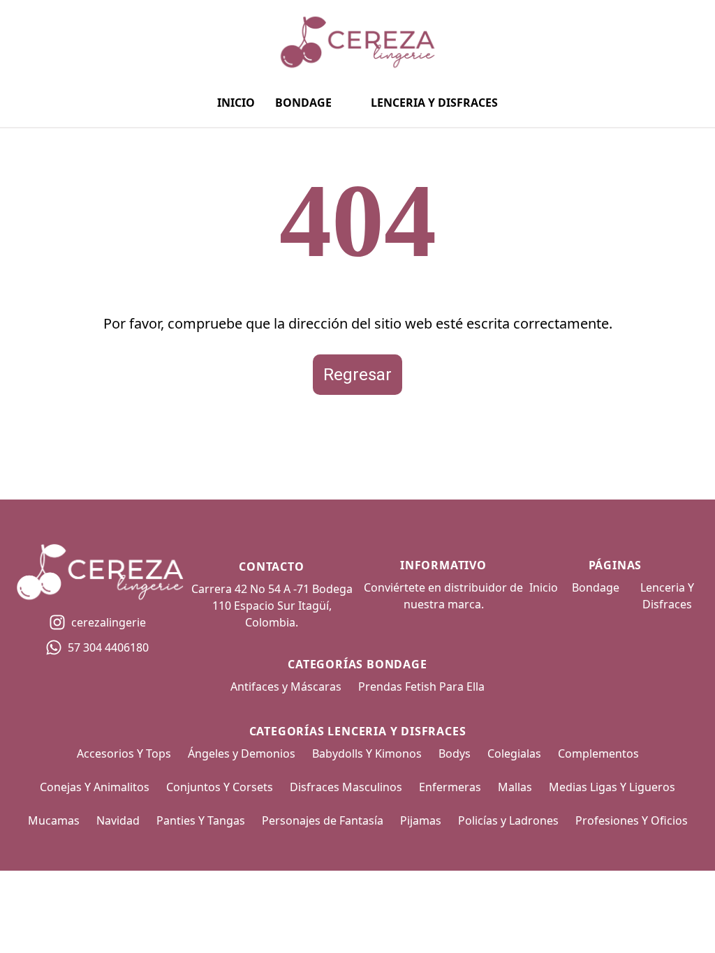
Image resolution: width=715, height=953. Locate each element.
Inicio (236, 102)
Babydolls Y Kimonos (367, 753)
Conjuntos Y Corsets (219, 787)
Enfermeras (450, 787)
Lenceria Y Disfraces (434, 102)
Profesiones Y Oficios (631, 820)
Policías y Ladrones (508, 820)
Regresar (357, 374)
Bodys (454, 753)
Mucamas (54, 820)
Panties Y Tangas (200, 820)
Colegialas (514, 753)
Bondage (303, 102)
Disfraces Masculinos (346, 787)
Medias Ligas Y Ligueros (612, 787)
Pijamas (420, 820)
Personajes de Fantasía (322, 820)
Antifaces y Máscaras (285, 686)
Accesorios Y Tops (124, 753)
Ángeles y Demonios (241, 753)
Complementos (598, 753)
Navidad (118, 820)
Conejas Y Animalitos (94, 787)
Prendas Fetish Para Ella (421, 686)
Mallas (515, 787)
